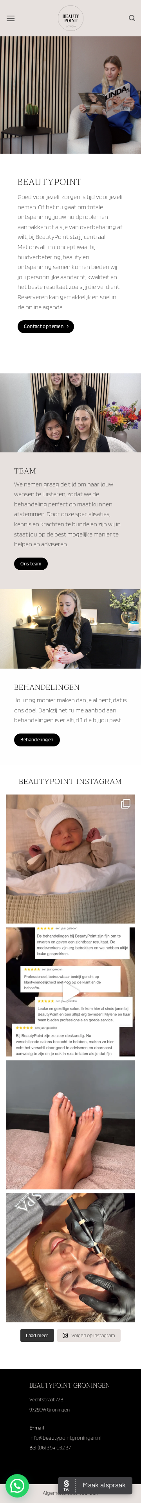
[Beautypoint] (70, 18)
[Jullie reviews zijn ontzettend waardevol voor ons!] (70, 991)
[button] (10, 18)
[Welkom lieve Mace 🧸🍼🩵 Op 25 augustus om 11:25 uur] (70, 859)
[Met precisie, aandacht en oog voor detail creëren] (70, 1257)
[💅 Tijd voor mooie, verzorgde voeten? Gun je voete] (70, 1124)
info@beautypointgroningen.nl (65, 1437)
